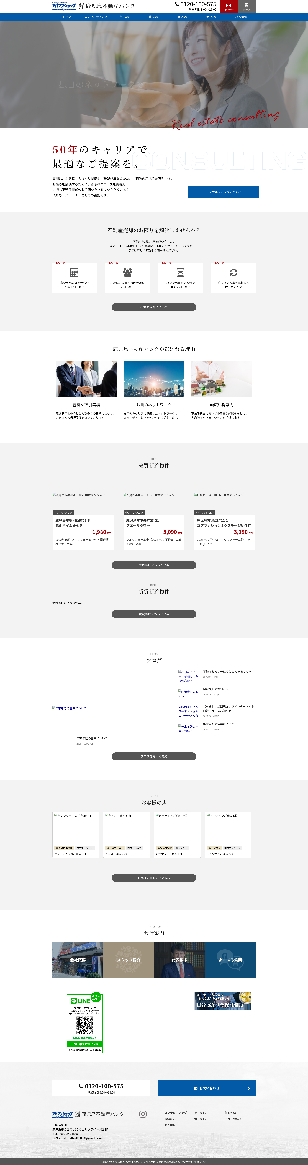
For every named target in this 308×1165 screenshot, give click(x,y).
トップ (67, 16)
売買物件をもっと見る (154, 565)
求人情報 (241, 16)
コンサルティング (96, 16)
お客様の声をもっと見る (154, 877)
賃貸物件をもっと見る (154, 614)
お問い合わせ (229, 9)
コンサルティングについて (224, 192)
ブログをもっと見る (154, 756)
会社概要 (246, 9)
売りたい (125, 16)
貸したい (154, 16)
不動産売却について (154, 307)
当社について (233, 1119)
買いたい (183, 16)
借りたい (212, 16)
